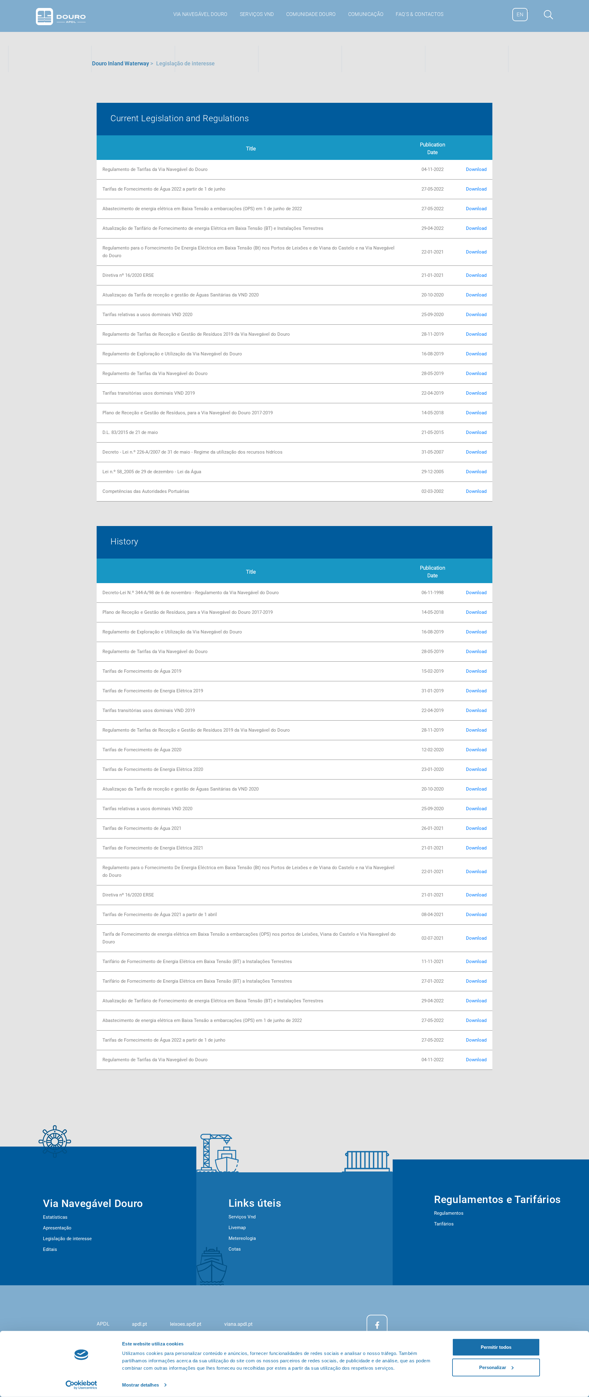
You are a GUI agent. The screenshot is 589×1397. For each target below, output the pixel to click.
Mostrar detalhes (140, 1384)
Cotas (235, 1249)
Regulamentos (449, 1213)
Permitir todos (496, 1347)
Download (476, 169)
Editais (50, 1249)
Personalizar (492, 1367)
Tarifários (444, 1224)
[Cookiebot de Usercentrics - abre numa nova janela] (81, 1385)
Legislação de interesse (67, 1238)
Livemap (237, 1227)
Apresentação (57, 1228)
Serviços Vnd (242, 1217)
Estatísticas (55, 1217)
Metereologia (242, 1238)
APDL (103, 1324)
